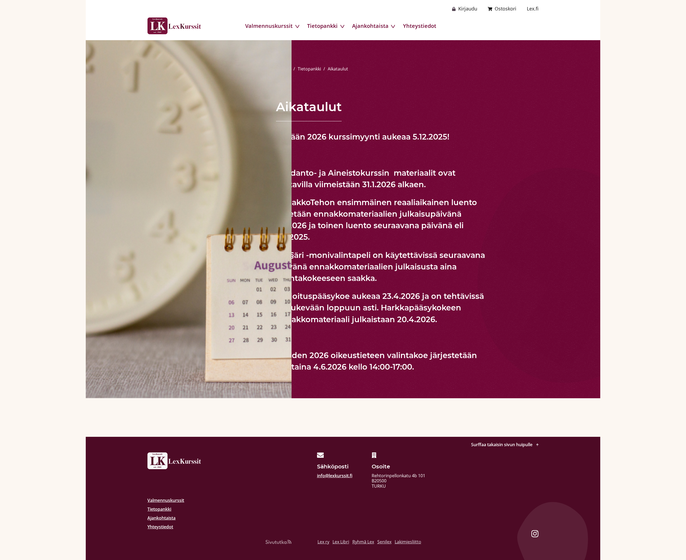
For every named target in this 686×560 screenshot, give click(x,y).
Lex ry (323, 542)
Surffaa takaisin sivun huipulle (502, 444)
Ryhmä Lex (363, 542)
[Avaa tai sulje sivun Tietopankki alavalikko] (342, 26)
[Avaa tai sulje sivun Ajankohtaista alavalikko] (393, 26)
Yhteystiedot (419, 25)
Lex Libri (341, 542)
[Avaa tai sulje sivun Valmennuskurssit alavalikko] (297, 26)
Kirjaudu (467, 8)
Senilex (384, 542)
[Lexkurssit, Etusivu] (174, 25)
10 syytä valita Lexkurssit (509, 25)
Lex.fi (533, 8)
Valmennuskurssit (269, 25)
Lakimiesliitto (408, 542)
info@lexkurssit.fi (334, 476)
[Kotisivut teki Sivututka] (278, 542)
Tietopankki (322, 25)
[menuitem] (269, 26)
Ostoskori (505, 8)
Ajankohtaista (370, 25)
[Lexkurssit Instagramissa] (535, 534)
